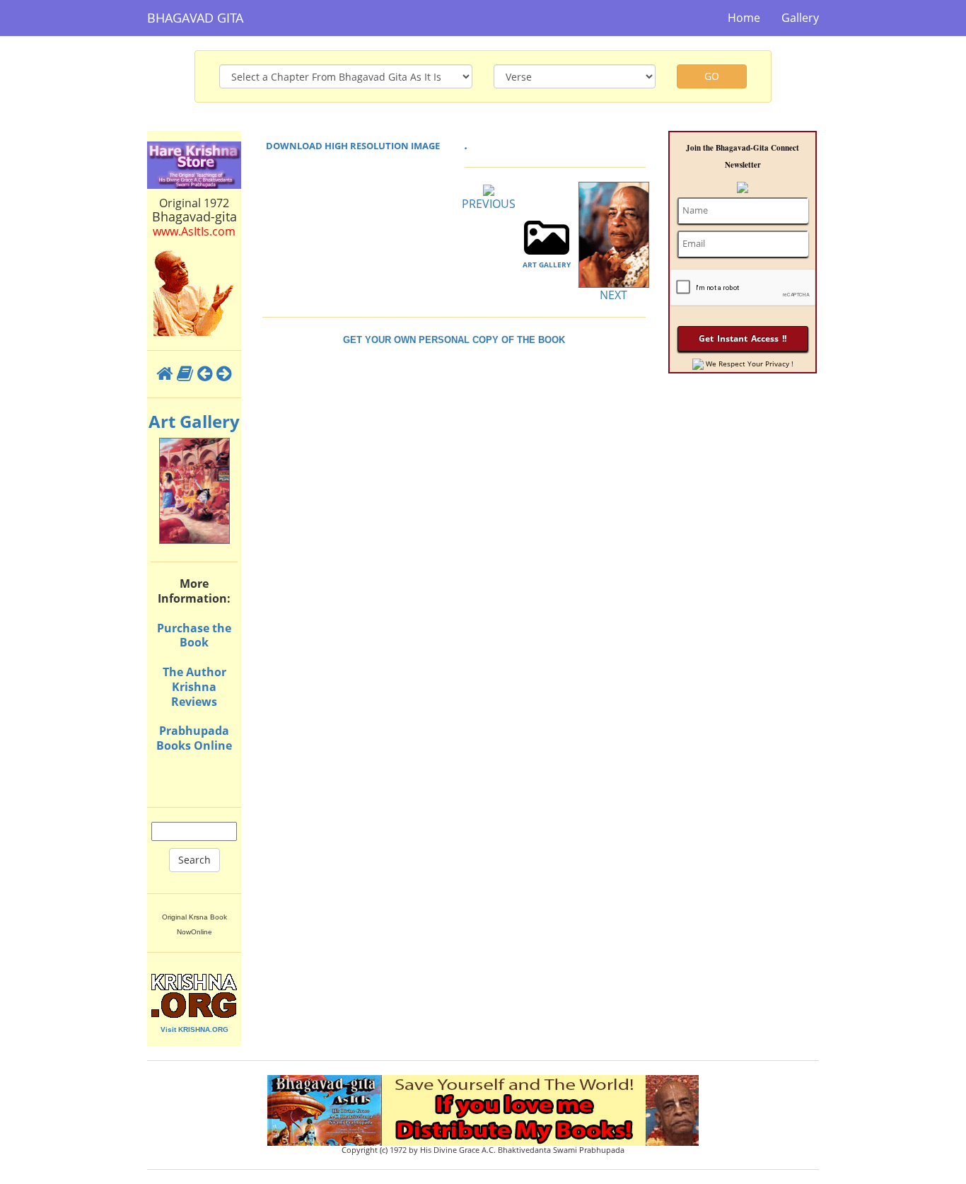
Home (744, 17)
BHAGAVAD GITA (195, 17)
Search (194, 859)
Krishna (194, 687)
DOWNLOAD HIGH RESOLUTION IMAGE (353, 145)
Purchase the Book (194, 635)
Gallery (800, 17)
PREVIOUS (489, 203)
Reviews (194, 701)
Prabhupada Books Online (194, 738)
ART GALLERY (547, 264)
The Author (194, 672)
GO (711, 76)
